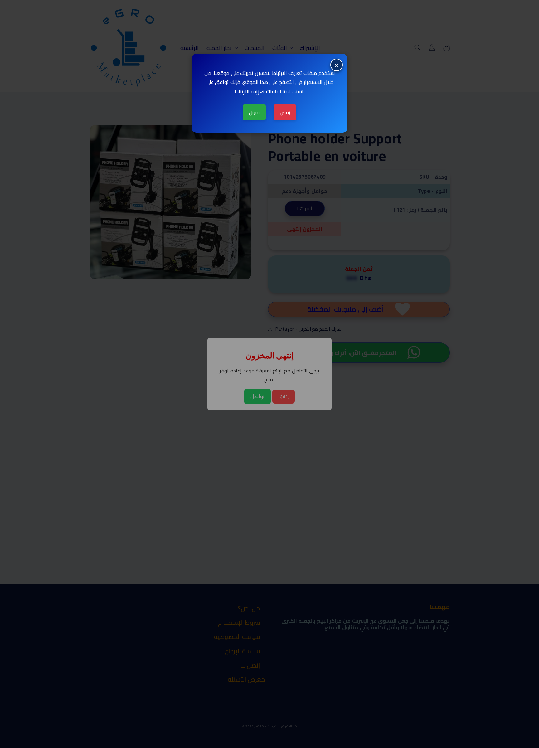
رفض (285, 112)
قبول (254, 112)
